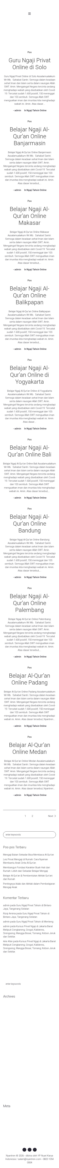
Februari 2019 (10, 1067)
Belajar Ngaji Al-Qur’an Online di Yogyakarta (29, 375)
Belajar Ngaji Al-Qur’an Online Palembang (29, 603)
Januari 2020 (9, 1034)
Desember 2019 (11, 1039)
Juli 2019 (7, 1062)
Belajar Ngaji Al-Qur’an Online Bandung (29, 524)
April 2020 (8, 1025)
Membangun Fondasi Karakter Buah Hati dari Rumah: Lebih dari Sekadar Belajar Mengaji (26, 869)
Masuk (6, 1116)
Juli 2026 (7, 1011)
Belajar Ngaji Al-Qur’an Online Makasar (29, 216)
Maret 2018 (9, 1095)
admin (17, 110)
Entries (9, 1120)
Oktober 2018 (10, 1081)
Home (20, 39)
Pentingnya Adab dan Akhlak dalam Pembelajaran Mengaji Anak (29, 885)
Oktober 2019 (10, 1048)
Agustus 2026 (10, 1006)
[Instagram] (29, 1150)
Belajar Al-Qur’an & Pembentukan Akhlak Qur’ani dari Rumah (27, 877)
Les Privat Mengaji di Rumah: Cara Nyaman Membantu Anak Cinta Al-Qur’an (25, 861)
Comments (11, 1125)
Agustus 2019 (10, 1057)
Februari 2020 (10, 1029)
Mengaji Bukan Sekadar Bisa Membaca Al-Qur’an (28, 854)
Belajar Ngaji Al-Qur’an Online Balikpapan (29, 295)
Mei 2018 (8, 1090)
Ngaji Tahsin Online (36, 110)
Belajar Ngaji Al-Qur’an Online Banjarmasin (29, 136)
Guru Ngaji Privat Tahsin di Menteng (34, 921)
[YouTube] (35, 1150)
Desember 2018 (11, 1076)
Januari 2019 (9, 1072)
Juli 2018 (7, 1086)
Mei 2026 (8, 1015)
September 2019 (12, 1053)
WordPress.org (11, 1130)
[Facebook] (24, 1150)
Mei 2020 (8, 1020)
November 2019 (11, 1043)
